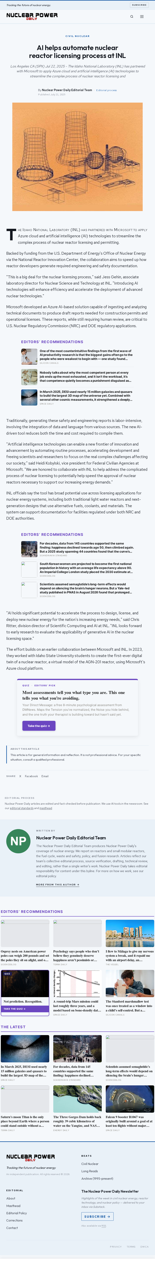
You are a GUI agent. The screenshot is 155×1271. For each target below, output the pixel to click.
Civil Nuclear (89, 1164)
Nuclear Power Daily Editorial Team (67, 90)
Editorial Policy (16, 1213)
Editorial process (106, 90)
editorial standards (22, 808)
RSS (104, 1225)
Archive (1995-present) (97, 1178)
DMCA (144, 1246)
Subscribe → (97, 1216)
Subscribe (139, 5)
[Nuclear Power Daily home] (32, 16)
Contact (12, 1228)
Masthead (13, 1206)
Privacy (116, 1246)
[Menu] (142, 17)
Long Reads (89, 1171)
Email (45, 776)
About (10, 1198)
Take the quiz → (39, 725)
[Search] (131, 16)
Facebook (31, 776)
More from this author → (58, 884)
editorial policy (46, 876)
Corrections (14, 1220)
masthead (46, 808)
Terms (131, 1246)
